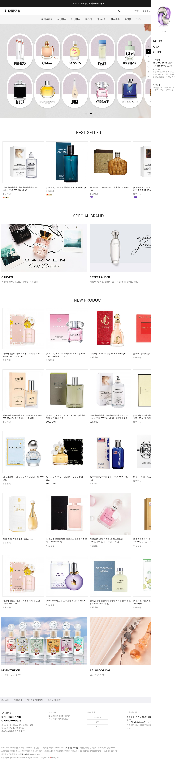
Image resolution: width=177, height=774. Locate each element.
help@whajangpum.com (31, 754)
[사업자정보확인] (72, 748)
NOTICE (158, 41)
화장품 (128, 19)
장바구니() (147, 11)
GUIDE (157, 52)
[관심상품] (148, 75)
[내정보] (148, 70)
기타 (138, 19)
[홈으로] (148, 55)
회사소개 (5, 700)
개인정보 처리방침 (35, 700)
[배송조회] (148, 60)
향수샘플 (115, 19)
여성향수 (61, 19)
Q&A (156, 46)
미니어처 (101, 19)
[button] (86, 113)
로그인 (137, 11)
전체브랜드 (47, 19)
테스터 (88, 19)
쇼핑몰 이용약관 (55, 700)
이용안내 (18, 700)
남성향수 (75, 19)
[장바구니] (148, 65)
